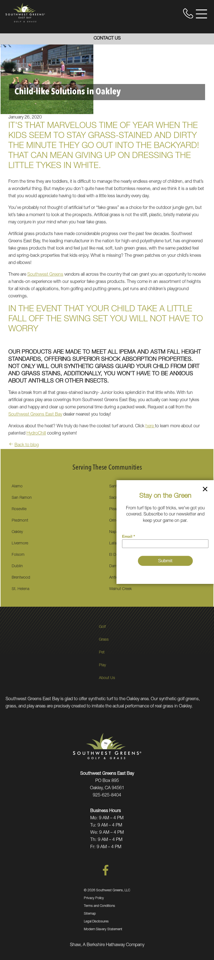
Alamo (17, 486)
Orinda (114, 521)
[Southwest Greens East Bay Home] (25, 12)
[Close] (205, 490)
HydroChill (36, 433)
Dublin (17, 566)
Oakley (17, 532)
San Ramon (22, 498)
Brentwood (21, 578)
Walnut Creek (120, 589)
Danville (115, 566)
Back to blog (26, 445)
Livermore (20, 544)
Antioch (115, 578)
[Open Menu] (201, 14)
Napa (113, 532)
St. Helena (20, 589)
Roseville (19, 509)
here (150, 426)
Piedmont (20, 521)
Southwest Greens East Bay (35, 415)
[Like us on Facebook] (105, 874)
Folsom (18, 555)
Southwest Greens (45, 275)
